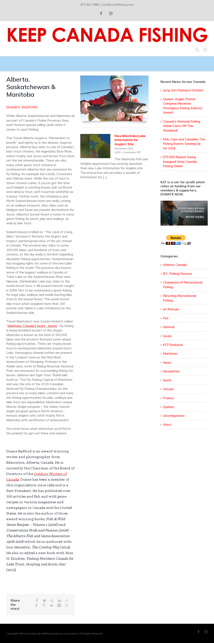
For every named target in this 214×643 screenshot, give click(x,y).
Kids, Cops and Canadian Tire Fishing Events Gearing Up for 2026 (184, 143)
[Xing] (59, 605)
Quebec (168, 407)
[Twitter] (44, 600)
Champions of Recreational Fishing (182, 284)
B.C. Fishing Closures (177, 274)
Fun (165, 318)
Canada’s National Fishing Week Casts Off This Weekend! (181, 125)
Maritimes (170, 354)
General (168, 327)
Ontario (168, 389)
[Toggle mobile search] (197, 49)
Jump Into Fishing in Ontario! (183, 90)
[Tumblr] (36, 605)
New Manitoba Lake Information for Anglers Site (130, 140)
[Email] (66, 605)
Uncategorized (173, 416)
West (167, 425)
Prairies (168, 398)
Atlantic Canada (175, 265)
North (167, 380)
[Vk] (51, 605)
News (167, 362)
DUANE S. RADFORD (22, 107)
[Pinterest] (44, 605)
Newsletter (171, 371)
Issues (167, 336)
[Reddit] (52, 600)
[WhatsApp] (66, 600)
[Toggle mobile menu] (205, 49)
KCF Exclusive (173, 345)
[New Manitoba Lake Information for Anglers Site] (95, 146)
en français (171, 309)
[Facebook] (37, 600)
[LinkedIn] (59, 600)
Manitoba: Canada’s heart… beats (32, 326)
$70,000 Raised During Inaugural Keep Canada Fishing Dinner (180, 161)
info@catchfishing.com (118, 4)
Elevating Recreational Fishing (179, 298)
